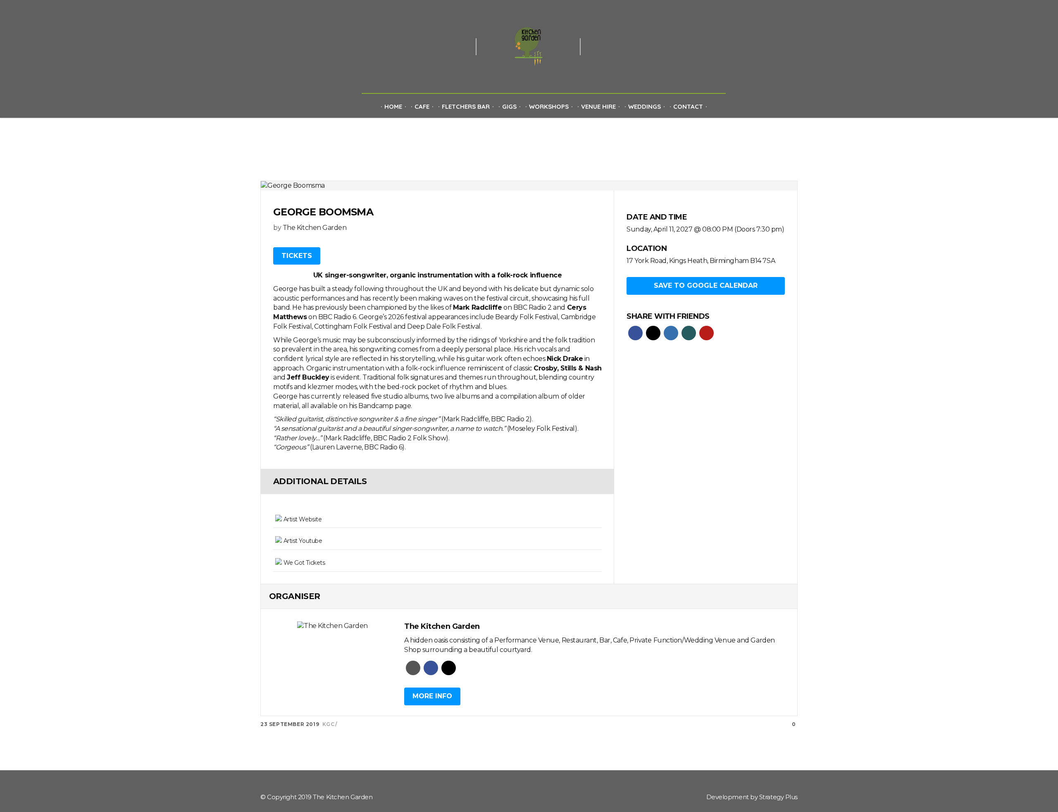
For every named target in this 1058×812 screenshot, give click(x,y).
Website (413, 668)
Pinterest (706, 333)
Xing (689, 333)
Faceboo (431, 668)
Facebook (635, 333)
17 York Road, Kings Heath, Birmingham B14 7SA (701, 261)
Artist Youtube (302, 541)
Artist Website (302, 519)
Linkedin (671, 333)
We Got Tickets (303, 562)
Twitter (653, 333)
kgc (328, 724)
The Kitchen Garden (315, 228)
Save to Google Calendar (706, 285)
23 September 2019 (289, 724)
